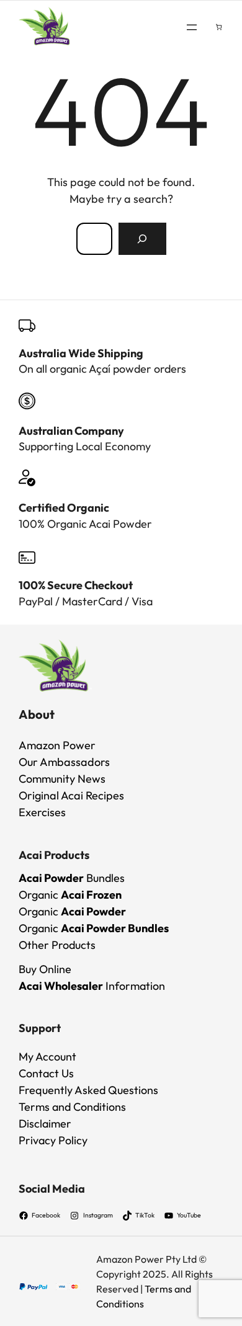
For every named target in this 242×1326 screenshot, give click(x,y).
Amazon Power (57, 745)
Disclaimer (45, 1123)
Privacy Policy (53, 1140)
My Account (47, 1056)
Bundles (72, 878)
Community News (62, 779)
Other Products (57, 945)
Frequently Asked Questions (88, 1090)
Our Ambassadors (64, 762)
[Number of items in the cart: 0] (218, 27)
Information (92, 986)
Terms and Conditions (72, 1107)
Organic (70, 895)
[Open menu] (191, 27)
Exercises (42, 812)
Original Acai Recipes (71, 795)
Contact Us (46, 1073)
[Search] (142, 239)
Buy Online (45, 969)
